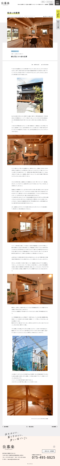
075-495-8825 (43, 457)
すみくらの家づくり (22, 4)
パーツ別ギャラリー (40, 4)
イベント (34, 4)
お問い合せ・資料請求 (49, 451)
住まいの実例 (29, 4)
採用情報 (51, 4)
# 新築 (12, 53)
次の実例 (54, 426)
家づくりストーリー (15, 51)
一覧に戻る (31, 426)
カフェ (43, 1)
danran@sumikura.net (14, 459)
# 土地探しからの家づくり (18, 53)
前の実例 (6, 426)
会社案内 (46, 4)
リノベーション (50, 1)
